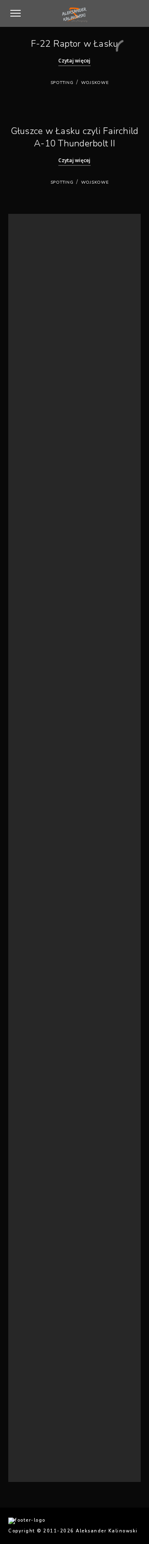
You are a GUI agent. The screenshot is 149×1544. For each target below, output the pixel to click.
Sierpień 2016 (37, 939)
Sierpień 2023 (37, 538)
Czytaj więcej (74, 60)
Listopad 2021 (37, 628)
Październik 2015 (40, 1010)
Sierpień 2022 (37, 609)
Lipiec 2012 (34, 1160)
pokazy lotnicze (39, 1317)
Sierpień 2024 (37, 478)
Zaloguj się (33, 1413)
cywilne (29, 1286)
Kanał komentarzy (41, 1433)
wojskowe (95, 83)
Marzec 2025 (35, 438)
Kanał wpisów (37, 1423)
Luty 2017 (32, 899)
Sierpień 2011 (37, 1231)
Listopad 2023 (37, 518)
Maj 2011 (31, 1241)
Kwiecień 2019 (37, 719)
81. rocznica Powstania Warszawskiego (66, 277)
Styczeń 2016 (36, 990)
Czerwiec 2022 (38, 618)
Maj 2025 (31, 417)
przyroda (32, 1327)
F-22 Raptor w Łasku (74, 44)
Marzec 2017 (35, 889)
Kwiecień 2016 (37, 970)
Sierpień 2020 (37, 659)
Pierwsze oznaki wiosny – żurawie (60, 247)
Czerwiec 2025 (38, 408)
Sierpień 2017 (37, 849)
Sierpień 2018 (37, 749)
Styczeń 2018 (36, 799)
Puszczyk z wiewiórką (45, 267)
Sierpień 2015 (37, 1030)
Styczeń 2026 (36, 377)
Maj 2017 (31, 879)
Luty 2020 (32, 678)
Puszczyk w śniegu (42, 257)
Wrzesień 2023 (38, 528)
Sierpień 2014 (37, 1080)
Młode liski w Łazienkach (49, 287)
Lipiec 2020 (34, 669)
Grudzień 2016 (38, 920)
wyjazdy (30, 1367)
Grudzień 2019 (38, 699)
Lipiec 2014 (34, 1090)
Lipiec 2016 (34, 950)
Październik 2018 (40, 729)
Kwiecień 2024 (37, 488)
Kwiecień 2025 (37, 428)
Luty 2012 (32, 1210)
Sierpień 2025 (37, 398)
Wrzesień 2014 (38, 1070)
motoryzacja (35, 1297)
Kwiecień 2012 (37, 1191)
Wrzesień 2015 (38, 1020)
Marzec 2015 (35, 1060)
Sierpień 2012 (37, 1150)
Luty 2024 (32, 498)
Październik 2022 (40, 588)
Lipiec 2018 (34, 759)
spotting (62, 83)
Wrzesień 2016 (38, 930)
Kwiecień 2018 (37, 779)
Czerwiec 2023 (38, 548)
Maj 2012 (31, 1181)
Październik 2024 (40, 468)
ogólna (29, 1307)
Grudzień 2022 (38, 578)
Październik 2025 (40, 388)
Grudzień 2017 (38, 809)
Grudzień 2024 (38, 458)
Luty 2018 (32, 789)
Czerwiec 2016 (38, 960)
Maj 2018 (31, 769)
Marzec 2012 (35, 1200)
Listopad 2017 (37, 819)
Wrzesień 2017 (38, 839)
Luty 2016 (32, 980)
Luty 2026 (32, 367)
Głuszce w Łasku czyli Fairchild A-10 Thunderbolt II (75, 137)
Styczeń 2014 (36, 1110)
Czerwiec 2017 (38, 869)
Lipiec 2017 (34, 859)
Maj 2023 (31, 558)
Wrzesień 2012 (38, 1140)
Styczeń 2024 (36, 508)
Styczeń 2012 (36, 1221)
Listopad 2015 (37, 1000)
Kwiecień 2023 (37, 568)
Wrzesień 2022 (38, 598)
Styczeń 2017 (36, 909)
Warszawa (33, 1347)
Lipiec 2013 (34, 1120)
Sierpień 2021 (37, 638)
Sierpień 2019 (37, 709)
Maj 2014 (31, 1100)
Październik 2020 (40, 649)
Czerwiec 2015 (38, 1050)
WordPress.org (38, 1443)
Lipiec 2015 (34, 1040)
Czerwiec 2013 (38, 1130)
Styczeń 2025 (36, 448)
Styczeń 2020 (36, 689)
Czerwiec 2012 (38, 1170)
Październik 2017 (40, 829)
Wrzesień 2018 (38, 739)
